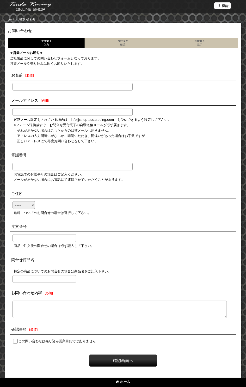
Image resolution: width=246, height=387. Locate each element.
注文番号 (19, 226)
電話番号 (19, 155)
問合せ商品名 (22, 259)
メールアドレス (24, 100)
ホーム (125, 382)
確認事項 (19, 329)
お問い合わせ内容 (26, 292)
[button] (222, 5)
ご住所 (17, 193)
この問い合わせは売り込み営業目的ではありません (57, 341)
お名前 (17, 75)
